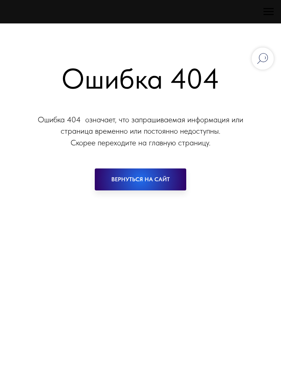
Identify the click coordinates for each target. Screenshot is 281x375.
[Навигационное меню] (268, 11)
